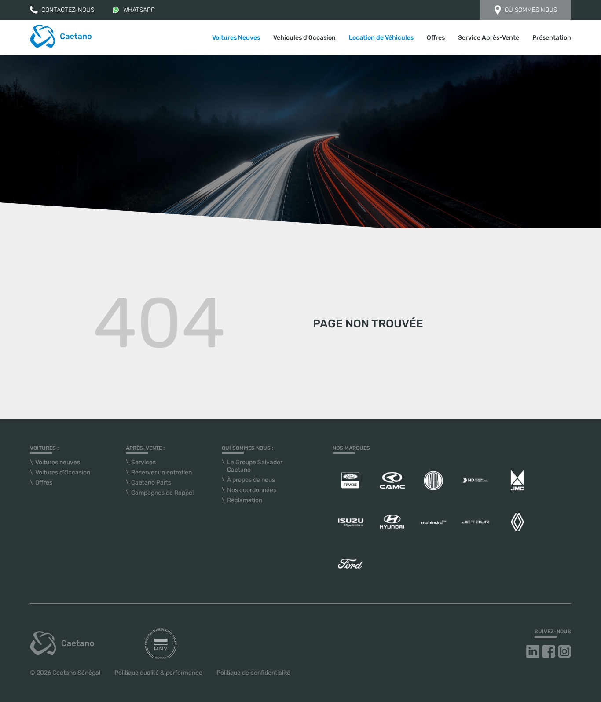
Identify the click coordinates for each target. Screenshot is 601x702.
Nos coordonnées (251, 490)
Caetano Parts (151, 482)
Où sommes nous (531, 10)
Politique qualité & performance (158, 672)
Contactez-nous (67, 10)
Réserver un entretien (161, 472)
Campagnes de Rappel (162, 492)
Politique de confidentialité (253, 672)
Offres (436, 37)
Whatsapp (139, 10)
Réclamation (244, 500)
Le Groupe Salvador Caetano (254, 466)
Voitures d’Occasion (62, 472)
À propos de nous (251, 480)
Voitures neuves (57, 462)
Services (143, 462)
